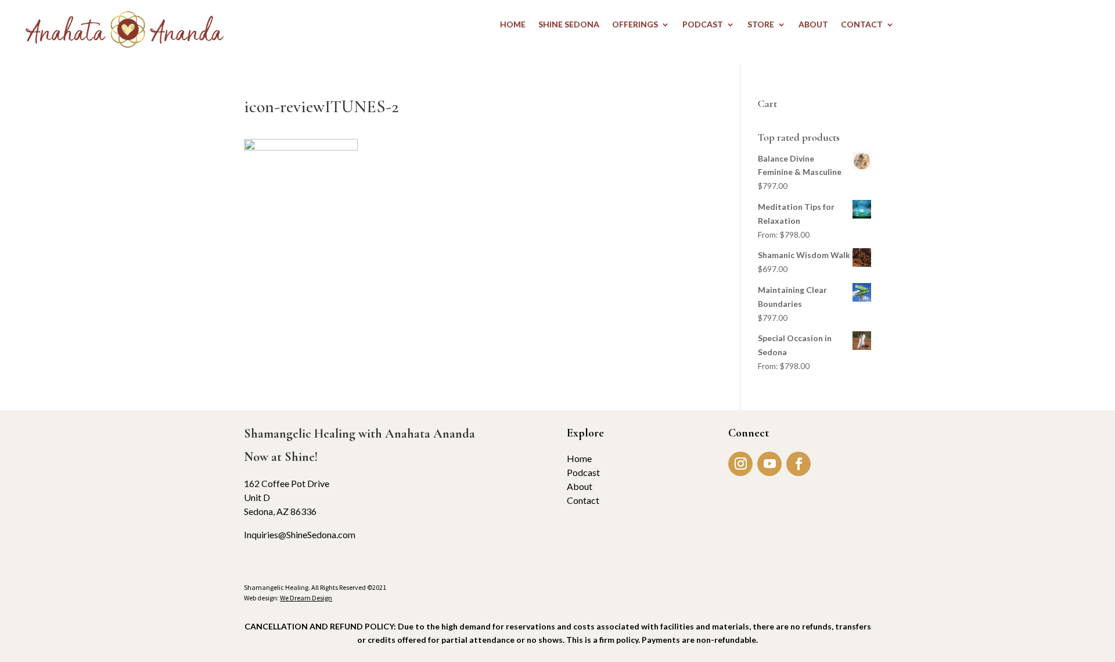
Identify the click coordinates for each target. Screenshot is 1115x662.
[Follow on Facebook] (798, 464)
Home (579, 458)
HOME (513, 24)
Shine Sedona (568, 24)
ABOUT (813, 24)
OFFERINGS (635, 24)
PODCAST (702, 24)
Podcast (583, 472)
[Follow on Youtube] (769, 464)
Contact (583, 500)
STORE (760, 24)
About (579, 486)
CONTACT (862, 24)
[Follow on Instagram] (740, 464)
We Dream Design (306, 597)
